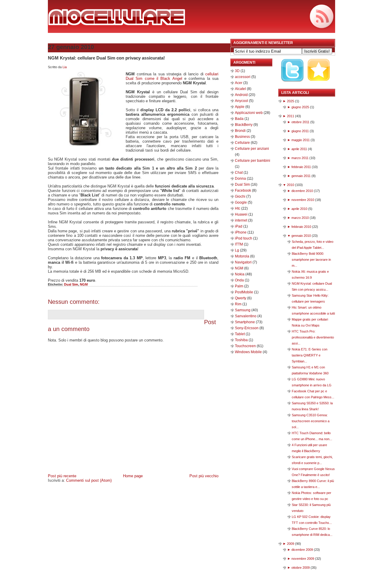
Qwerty (241, 298)
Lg (237, 250)
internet (241, 220)
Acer (239, 83)
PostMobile (244, 292)
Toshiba (242, 340)
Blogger (221, 493)
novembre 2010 (302, 200)
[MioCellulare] (117, 23)
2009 (290, 543)
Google (241, 202)
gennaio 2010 (301, 235)
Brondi (241, 131)
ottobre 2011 (300, 122)
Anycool (242, 101)
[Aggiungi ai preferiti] (319, 86)
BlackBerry (244, 125)
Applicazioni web (249, 113)
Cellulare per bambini (252, 160)
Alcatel (241, 89)
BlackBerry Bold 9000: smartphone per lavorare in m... (311, 259)
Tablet (240, 334)
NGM (84, 284)
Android (242, 95)
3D (238, 71)
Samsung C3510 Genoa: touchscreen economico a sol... (310, 421)
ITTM (239, 244)
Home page (133, 476)
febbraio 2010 (301, 226)
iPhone (241, 232)
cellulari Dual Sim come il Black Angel (172, 76)
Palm (239, 286)
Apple (240, 107)
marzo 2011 (299, 158)
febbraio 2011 (301, 167)
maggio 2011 (300, 140)
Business (243, 137)
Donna (241, 178)
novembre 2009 (302, 558)
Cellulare (243, 143)
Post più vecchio (203, 476)
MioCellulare (60, 486)
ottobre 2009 (300, 567)
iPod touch (244, 238)
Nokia (240, 274)
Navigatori (244, 262)
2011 (290, 116)
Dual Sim (71, 284)
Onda (240, 280)
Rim (238, 304)
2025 (290, 101)
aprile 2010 (299, 209)
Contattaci (145, 486)
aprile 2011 (299, 149)
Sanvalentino (246, 316)
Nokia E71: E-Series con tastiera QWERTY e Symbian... (309, 355)
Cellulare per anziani (252, 149)
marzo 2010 (300, 217)
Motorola (242, 256)
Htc (238, 208)
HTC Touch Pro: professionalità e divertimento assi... (313, 337)
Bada (239, 119)
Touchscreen (246, 346)
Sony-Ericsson (247, 328)
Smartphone (245, 322)
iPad (239, 226)
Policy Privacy (120, 486)
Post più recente (62, 476)
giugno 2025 (300, 107)
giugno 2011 (300, 131)
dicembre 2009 (302, 549)
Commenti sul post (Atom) (89, 480)
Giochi (240, 196)
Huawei (241, 214)
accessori (243, 77)
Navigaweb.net (190, 486)
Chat (239, 172)
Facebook (243, 190)
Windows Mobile (249, 352)
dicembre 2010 (302, 191)
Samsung (243, 310)
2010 (290, 185)
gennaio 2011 (301, 176)
